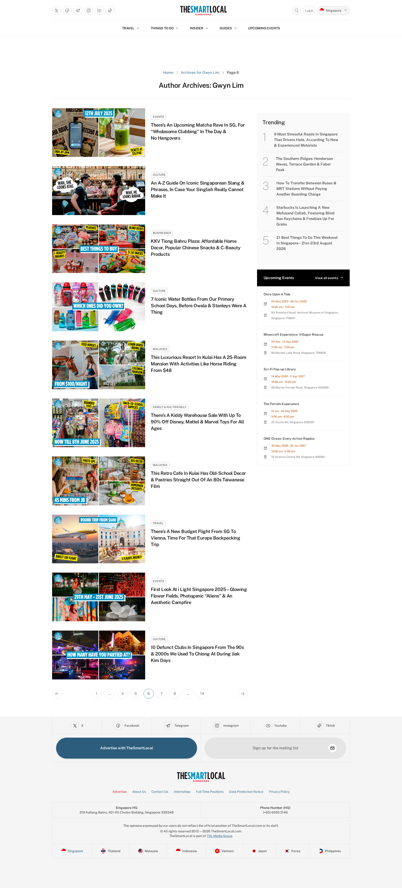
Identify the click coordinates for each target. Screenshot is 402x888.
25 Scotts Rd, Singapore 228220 (292, 422)
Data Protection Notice (246, 791)
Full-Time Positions (210, 791)
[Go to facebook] (67, 10)
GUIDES (226, 28)
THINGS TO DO (162, 28)
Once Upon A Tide (277, 294)
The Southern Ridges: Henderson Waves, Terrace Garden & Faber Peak (304, 164)
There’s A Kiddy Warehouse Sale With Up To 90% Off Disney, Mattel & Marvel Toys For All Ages (197, 421)
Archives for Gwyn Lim (200, 72)
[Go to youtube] (99, 10)
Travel (158, 523)
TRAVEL (128, 28)
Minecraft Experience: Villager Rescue (293, 334)
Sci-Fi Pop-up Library (280, 369)
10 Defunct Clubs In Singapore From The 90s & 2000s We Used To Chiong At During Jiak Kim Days (197, 654)
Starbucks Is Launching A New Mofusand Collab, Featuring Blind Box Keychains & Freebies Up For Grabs (305, 215)
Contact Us (159, 791)
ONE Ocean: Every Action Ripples (289, 438)
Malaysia (160, 349)
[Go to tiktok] (110, 10)
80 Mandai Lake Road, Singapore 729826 (298, 353)
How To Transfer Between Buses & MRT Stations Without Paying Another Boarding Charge (306, 188)
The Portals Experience (281, 404)
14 (202, 693)
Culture (159, 174)
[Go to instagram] (88, 10)
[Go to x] (56, 10)
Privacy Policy (279, 791)
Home (168, 72)
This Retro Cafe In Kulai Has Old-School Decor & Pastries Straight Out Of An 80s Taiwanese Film (198, 479)
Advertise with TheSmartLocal (126, 748)
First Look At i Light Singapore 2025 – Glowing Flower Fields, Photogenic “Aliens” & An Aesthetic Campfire (199, 596)
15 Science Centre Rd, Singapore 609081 (298, 457)
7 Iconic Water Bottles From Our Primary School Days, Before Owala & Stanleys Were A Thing (198, 305)
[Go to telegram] (78, 10)
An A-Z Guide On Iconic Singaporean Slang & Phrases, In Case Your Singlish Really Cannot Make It (197, 189)
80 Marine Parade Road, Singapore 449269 (300, 387)
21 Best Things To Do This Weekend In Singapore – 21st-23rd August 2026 (307, 243)
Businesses (162, 233)
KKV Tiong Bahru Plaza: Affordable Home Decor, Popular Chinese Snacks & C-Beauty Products (195, 247)
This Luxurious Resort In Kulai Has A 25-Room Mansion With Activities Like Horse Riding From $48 (198, 364)
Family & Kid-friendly (169, 407)
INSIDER (196, 28)
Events (158, 116)
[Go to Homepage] (203, 10)
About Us (139, 791)
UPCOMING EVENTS (264, 28)
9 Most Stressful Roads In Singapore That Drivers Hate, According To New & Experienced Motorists (306, 140)
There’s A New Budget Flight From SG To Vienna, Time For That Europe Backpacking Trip (195, 538)
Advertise (119, 791)
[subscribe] (332, 748)
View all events (326, 278)
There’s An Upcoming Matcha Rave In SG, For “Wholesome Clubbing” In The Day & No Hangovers (198, 131)
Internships (182, 791)
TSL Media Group (219, 836)
